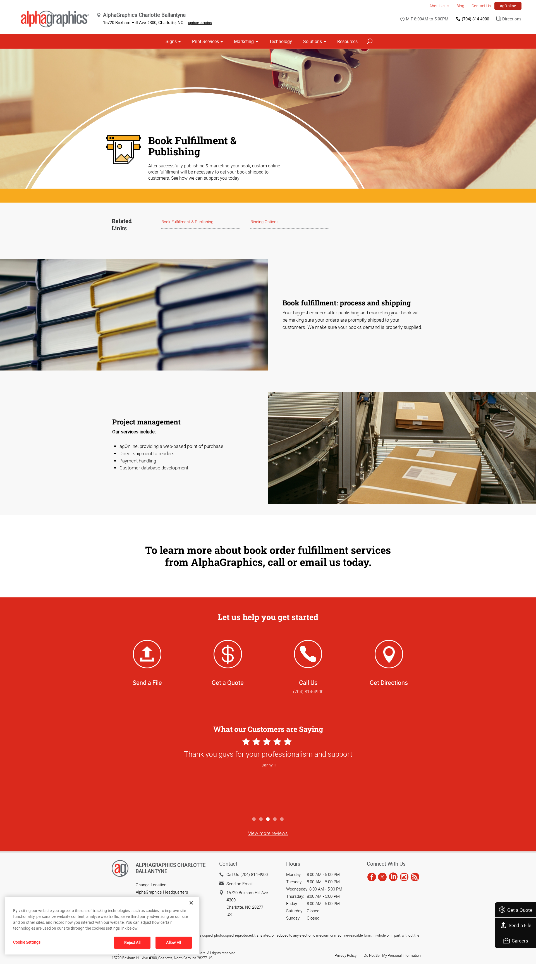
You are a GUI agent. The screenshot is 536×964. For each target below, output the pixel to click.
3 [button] (268, 819)
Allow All (173, 942)
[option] (268, 775)
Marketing (244, 41)
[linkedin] (393, 877)
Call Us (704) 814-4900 (247, 874)
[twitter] (382, 877)
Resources (347, 41)
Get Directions (389, 682)
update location (200, 22)
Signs (171, 41)
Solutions (312, 41)
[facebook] (372, 877)
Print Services (205, 41)
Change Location (151, 884)
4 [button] (275, 819)
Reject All (132, 942)
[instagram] (404, 877)
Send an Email (239, 883)
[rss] (415, 877)
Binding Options (264, 221)
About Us (437, 5)
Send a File (520, 925)
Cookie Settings (26, 942)
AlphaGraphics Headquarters (162, 892)
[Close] (191, 903)
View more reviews (268, 833)
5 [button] (282, 819)
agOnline (508, 5)
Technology (280, 41)
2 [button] (261, 819)
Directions (511, 19)
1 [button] (254, 819)
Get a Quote (519, 910)
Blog (460, 5)
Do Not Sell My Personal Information (392, 955)
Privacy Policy (345, 955)
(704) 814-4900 (475, 19)
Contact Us (481, 5)
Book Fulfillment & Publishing (187, 221)
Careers (520, 940)
